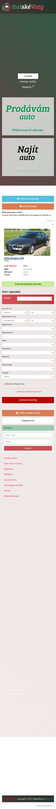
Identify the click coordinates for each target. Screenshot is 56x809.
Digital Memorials (11, 496)
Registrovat (28, 420)
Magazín (27, 87)
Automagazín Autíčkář (13, 485)
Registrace (8, 469)
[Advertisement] (28, 43)
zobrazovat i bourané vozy (14, 384)
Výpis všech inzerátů (13, 463)
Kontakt (7, 491)
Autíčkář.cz (10, 799)
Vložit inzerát (29, 206)
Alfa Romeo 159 (14, 258)
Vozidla (28, 76)
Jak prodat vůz (10, 480)
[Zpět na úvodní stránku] (23, 7)
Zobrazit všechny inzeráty (28, 284)
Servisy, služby (28, 81)
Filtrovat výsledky (29, 198)
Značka (7, 298)
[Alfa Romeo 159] (28, 238)
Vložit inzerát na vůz (29, 413)
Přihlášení (8, 474)
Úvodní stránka (10, 458)
